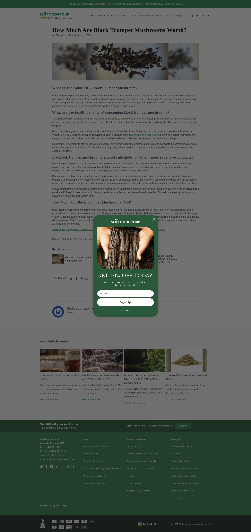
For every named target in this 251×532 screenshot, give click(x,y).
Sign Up (125, 302)
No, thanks (125, 310)
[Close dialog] (154, 219)
